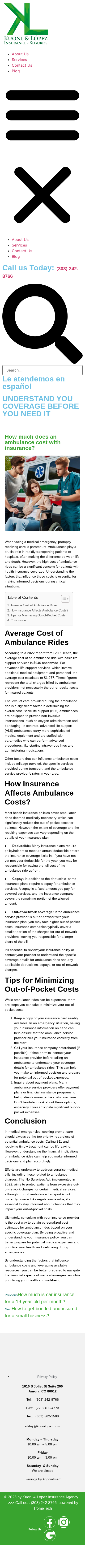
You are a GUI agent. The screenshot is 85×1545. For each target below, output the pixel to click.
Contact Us (22, 65)
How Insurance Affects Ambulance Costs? (39, 610)
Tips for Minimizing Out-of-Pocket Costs (38, 615)
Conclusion (18, 620)
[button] (42, 155)
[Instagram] (64, 1522)
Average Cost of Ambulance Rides (34, 605)
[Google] (49, 1535)
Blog (16, 71)
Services (19, 59)
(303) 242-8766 (44, 1503)
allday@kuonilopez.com (42, 1426)
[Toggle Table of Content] (63, 599)
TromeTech (42, 1508)
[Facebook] (49, 1522)
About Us (20, 54)
